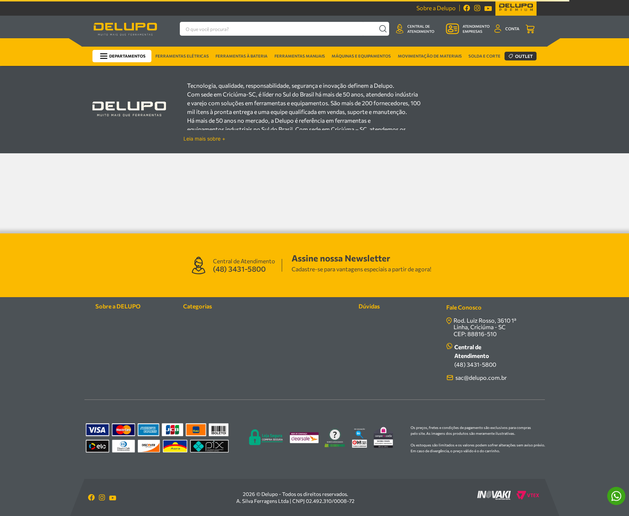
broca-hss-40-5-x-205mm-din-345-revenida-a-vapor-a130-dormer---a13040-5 (141, 67)
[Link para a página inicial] (50, 68)
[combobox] (281, 29)
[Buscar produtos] (382, 29)
